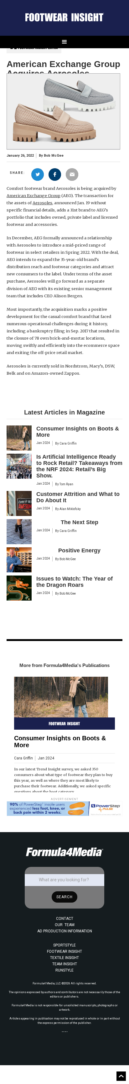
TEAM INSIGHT (64, 964)
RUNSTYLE (64, 970)
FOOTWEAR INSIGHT (64, 951)
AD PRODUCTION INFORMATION (64, 931)
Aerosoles (42, 202)
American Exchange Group (33, 195)
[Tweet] (37, 174)
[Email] (72, 174)
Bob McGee (54, 156)
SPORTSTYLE (64, 945)
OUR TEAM (65, 925)
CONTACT (64, 918)
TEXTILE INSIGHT (64, 958)
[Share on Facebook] (55, 174)
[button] (64, 42)
